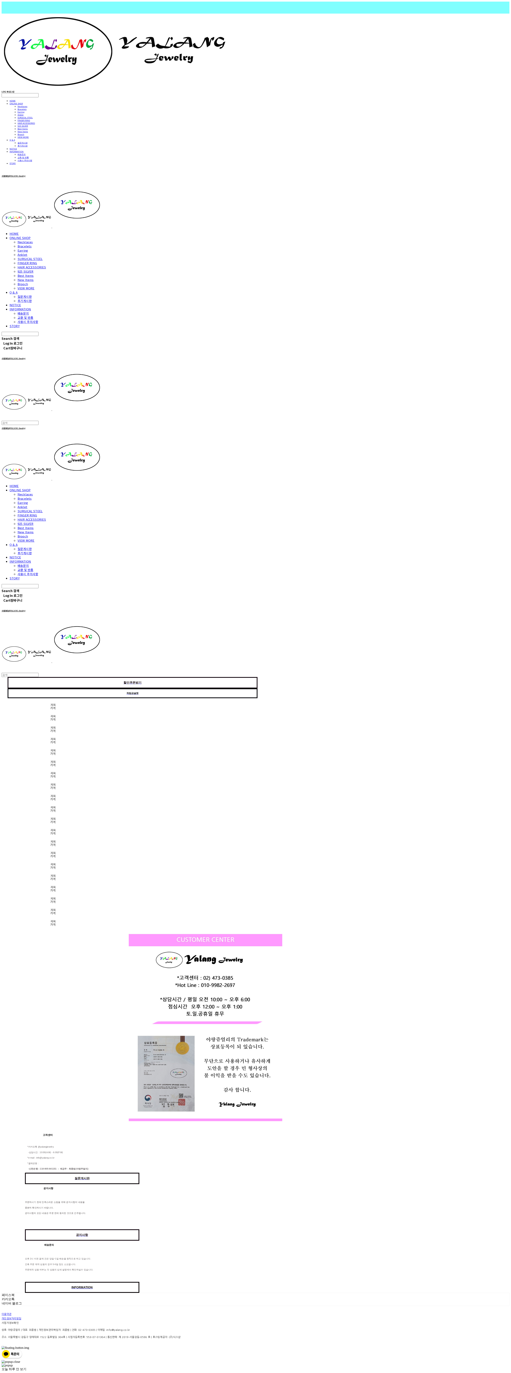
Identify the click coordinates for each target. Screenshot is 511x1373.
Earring (21, 112)
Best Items (23, 128)
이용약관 (6, 1314)
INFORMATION (17, 151)
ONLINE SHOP (16, 103)
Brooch (21, 134)
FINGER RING (24, 120)
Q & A (12, 140)
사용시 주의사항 (25, 160)
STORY (13, 163)
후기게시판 (23, 145)
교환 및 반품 (23, 157)
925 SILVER (23, 126)
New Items (23, 131)
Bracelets (22, 109)
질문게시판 (23, 142)
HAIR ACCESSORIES (26, 123)
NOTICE (13, 148)
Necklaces (22, 106)
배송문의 (22, 154)
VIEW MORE (23, 137)
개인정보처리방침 (11, 1318)
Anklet (21, 114)
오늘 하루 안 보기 (14, 1369)
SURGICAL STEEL (25, 117)
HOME (13, 100)
